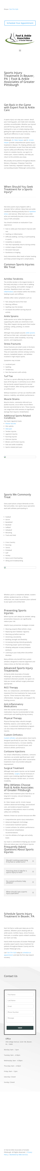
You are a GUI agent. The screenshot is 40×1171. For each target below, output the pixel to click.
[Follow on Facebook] (13, 15)
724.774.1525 (13, 9)
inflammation (8, 292)
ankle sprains (30, 333)
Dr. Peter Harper (17, 140)
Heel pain (8, 429)
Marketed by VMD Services (19, 1155)
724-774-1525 (11, 953)
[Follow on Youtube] (26, 15)
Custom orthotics (10, 738)
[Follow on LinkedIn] (18, 15)
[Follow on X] (22, 15)
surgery (17, 774)
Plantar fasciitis (10, 423)
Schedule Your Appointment (20, 23)
